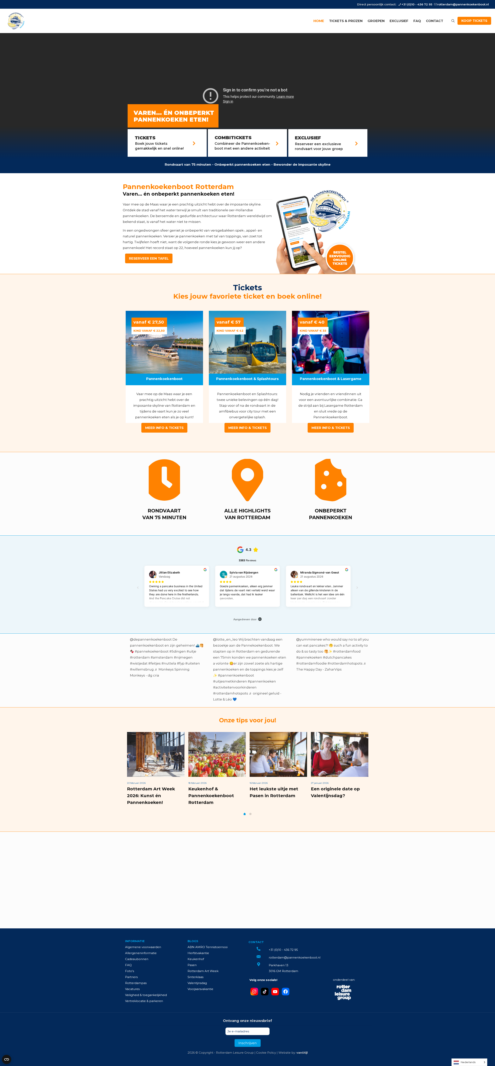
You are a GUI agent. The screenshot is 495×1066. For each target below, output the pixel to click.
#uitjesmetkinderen (230, 681)
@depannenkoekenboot (151, 639)
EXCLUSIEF (308, 138)
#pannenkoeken (262, 681)
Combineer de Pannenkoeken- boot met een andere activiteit (242, 146)
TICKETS (145, 138)
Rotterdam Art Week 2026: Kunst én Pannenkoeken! (151, 795)
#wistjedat (139, 663)
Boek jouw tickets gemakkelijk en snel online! (159, 146)
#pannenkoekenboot (236, 675)
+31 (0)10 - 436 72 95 (416, 4)
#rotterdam (140, 657)
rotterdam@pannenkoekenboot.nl (463, 4)
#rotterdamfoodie (311, 663)
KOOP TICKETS (474, 21)
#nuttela (168, 663)
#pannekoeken (309, 657)
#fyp (180, 663)
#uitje (191, 651)
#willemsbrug (142, 669)
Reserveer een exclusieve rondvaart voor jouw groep (319, 146)
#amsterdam (162, 657)
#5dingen (177, 651)
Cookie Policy (266, 1052)
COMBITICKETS (233, 137)
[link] (314, 230)
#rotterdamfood (347, 651)
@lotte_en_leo (225, 639)
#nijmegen (183, 657)
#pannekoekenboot (152, 651)
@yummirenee (309, 639)
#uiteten (192, 663)
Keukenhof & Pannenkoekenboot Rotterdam (211, 795)
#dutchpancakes (337, 657)
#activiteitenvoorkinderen (235, 687)
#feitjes (154, 663)
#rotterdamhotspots (230, 693)
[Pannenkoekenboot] (16, 21)
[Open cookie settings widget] (6, 1059)
